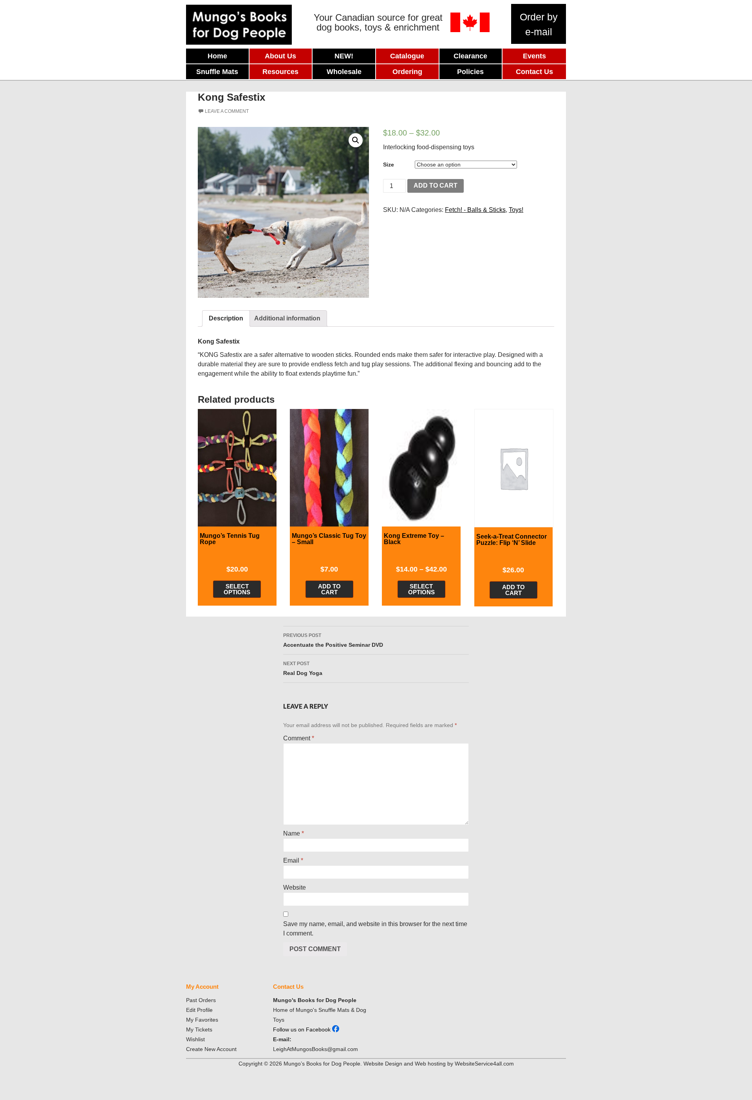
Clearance (470, 56)
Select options (237, 589)
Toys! (516, 209)
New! (343, 56)
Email (293, 860)
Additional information (287, 318)
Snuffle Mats (217, 72)
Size (388, 164)
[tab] (226, 318)
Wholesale (344, 72)
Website (294, 887)
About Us (280, 56)
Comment (298, 738)
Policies (470, 72)
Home (217, 56)
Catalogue (407, 56)
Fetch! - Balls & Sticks (475, 209)
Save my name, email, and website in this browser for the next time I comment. (375, 929)
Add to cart (435, 185)
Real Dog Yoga (302, 668)
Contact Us (534, 72)
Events (534, 56)
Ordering (407, 72)
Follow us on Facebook (302, 1029)
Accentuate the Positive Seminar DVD (333, 640)
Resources (280, 72)
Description (226, 318)
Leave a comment (227, 111)
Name (293, 833)
